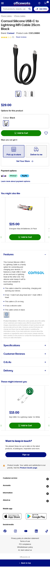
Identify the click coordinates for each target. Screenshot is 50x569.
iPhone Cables (19, 16)
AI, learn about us (25, 550)
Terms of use (25, 541)
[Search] (30, 8)
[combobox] (16, 8)
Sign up (25, 454)
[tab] (25, 254)
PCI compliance (25, 544)
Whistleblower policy (25, 547)
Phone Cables (6, 16)
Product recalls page (28, 468)
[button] (2, 3)
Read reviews (21, 37)
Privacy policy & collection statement (25, 538)
